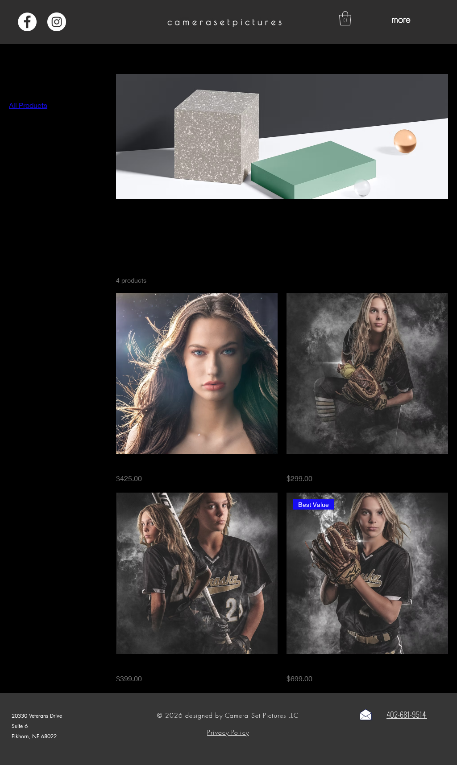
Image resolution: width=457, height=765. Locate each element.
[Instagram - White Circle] (56, 21)
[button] (345, 18)
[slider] (12, 176)
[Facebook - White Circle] (27, 21)
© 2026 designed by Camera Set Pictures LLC (228, 715)
